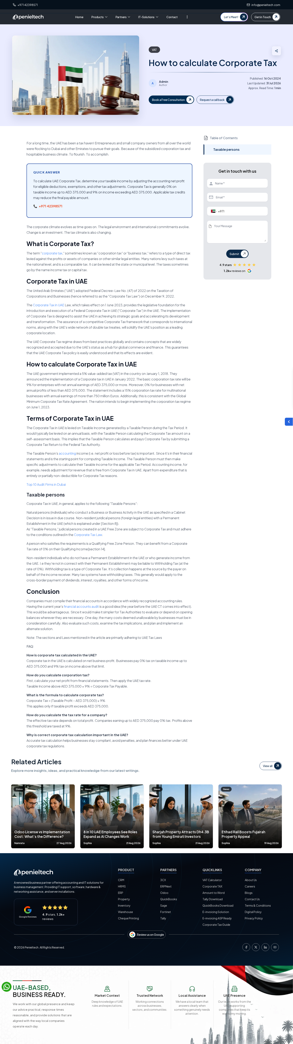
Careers (250, 886)
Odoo (164, 892)
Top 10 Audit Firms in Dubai (46, 484)
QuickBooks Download (218, 905)
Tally (163, 918)
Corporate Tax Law (88, 535)
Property (124, 899)
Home (79, 17)
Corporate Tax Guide (216, 924)
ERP (120, 892)
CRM (121, 880)
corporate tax (52, 253)
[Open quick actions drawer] (289, 422)
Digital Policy (253, 912)
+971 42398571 (50, 206)
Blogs (249, 892)
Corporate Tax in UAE (48, 305)
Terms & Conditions (258, 905)
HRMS (122, 886)
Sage (163, 905)
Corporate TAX (212, 886)
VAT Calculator (212, 880)
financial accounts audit (81, 606)
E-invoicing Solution (216, 912)
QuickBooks (168, 899)
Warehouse (125, 912)
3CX (163, 880)
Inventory (124, 905)
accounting (67, 453)
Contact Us (252, 899)
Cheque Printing (128, 918)
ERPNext (166, 886)
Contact (172, 17)
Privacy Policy (254, 918)
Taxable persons (226, 149)
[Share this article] (276, 50)
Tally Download (213, 899)
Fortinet (165, 912)
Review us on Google (150, 934)
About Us (251, 880)
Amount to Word (214, 892)
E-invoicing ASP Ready (217, 918)
